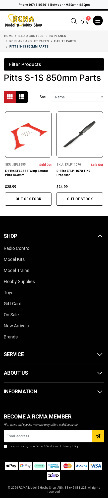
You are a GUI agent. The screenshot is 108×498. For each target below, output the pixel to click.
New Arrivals (16, 325)
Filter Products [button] (25, 64)
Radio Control (17, 248)
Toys (9, 292)
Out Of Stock (28, 199)
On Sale (11, 314)
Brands (11, 336)
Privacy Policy (70, 446)
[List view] (22, 97)
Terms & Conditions (47, 446)
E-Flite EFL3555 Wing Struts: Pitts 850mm (26, 173)
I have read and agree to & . (43, 446)
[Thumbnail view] (10, 97)
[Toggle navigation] (97, 20)
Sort (43, 97)
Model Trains (16, 270)
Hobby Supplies (19, 281)
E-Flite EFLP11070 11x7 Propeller (73, 173)
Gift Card (12, 303)
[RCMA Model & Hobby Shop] (23, 20)
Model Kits (14, 259)
